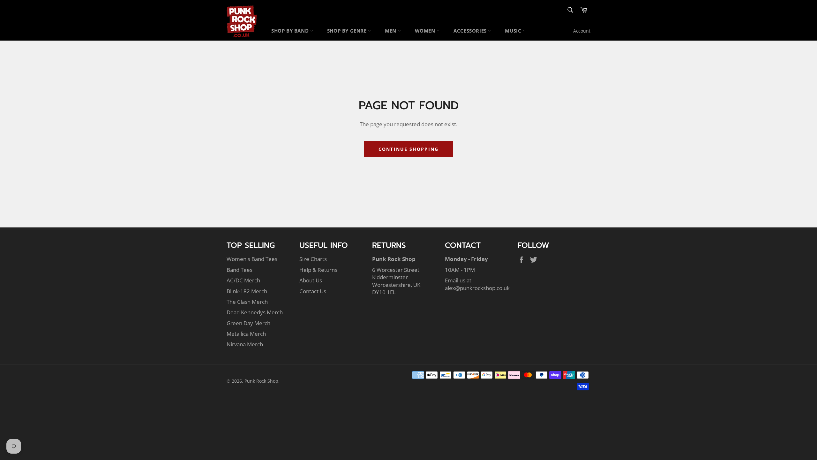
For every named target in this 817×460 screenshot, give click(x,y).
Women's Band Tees (252, 259)
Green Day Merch (248, 323)
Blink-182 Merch (247, 291)
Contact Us (312, 291)
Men (391, 30)
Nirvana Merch (245, 344)
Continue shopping (408, 149)
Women (426, 30)
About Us (310, 280)
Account (581, 31)
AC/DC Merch (243, 280)
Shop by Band (290, 30)
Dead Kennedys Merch (255, 312)
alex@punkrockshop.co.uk (477, 288)
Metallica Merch (246, 333)
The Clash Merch (247, 301)
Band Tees (239, 269)
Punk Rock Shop (261, 381)
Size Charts (313, 259)
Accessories (470, 30)
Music (514, 30)
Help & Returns (318, 269)
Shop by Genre (347, 30)
